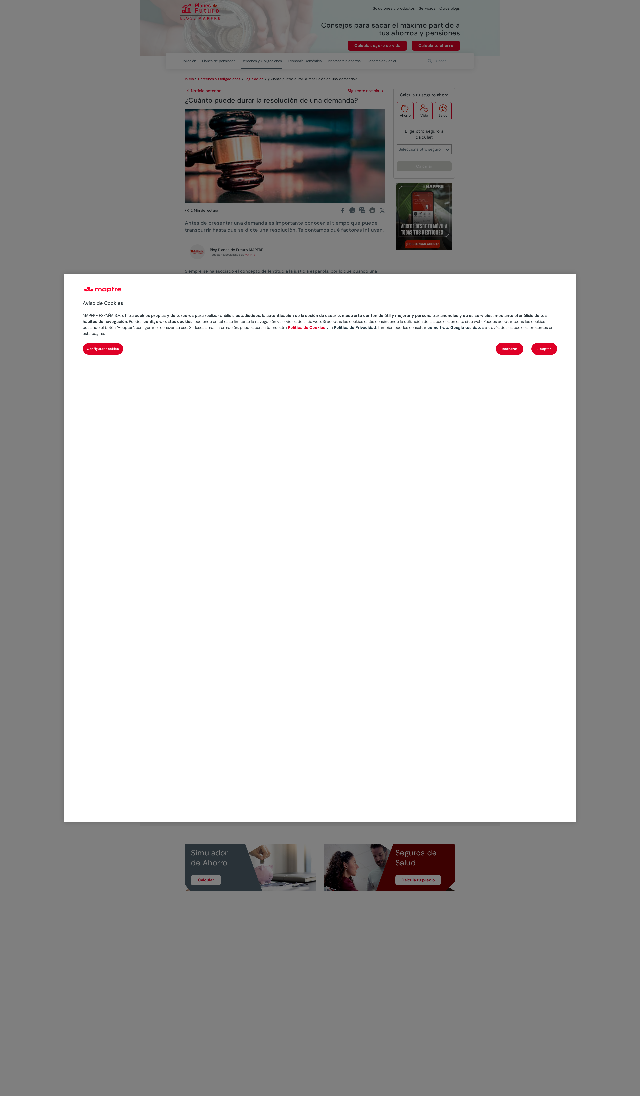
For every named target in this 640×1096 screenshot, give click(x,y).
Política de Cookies (307, 327)
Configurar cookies (103, 349)
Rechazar (510, 349)
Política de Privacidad (355, 327)
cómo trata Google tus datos (456, 327)
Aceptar (544, 349)
